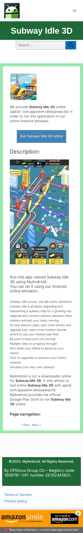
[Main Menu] (74, 10)
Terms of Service (17, 494)
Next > (36, 425)
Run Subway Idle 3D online (41, 136)
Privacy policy (15, 501)
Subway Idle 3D (42, 30)
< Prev (25, 425)
